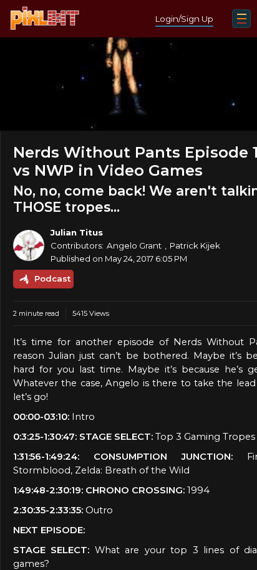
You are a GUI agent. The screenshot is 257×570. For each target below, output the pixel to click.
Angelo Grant (134, 245)
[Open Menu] (241, 18)
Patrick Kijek (195, 245)
